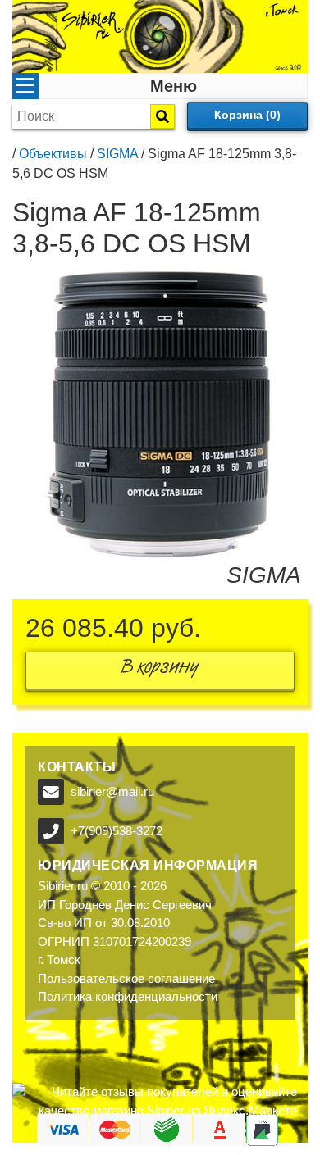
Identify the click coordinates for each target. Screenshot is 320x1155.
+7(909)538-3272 (116, 831)
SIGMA (117, 154)
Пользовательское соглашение (126, 978)
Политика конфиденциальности (127, 996)
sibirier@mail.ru (112, 791)
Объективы (53, 154)
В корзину (160, 670)
